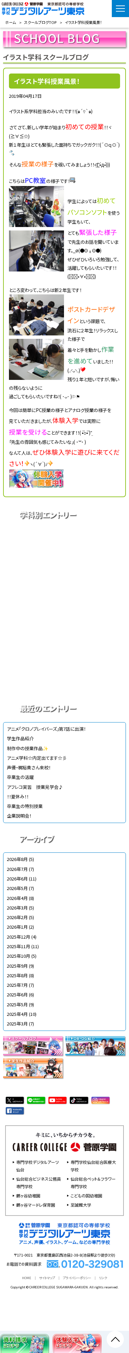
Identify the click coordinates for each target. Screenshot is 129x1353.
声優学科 (64, 562)
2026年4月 (17, 898)
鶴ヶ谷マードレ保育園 (35, 1205)
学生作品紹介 (20, 738)
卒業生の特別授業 (25, 806)
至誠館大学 (81, 1205)
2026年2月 (17, 917)
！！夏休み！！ (18, 796)
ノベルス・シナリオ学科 (64, 658)
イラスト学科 (64, 586)
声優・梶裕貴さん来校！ (29, 767)
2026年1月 (17, 927)
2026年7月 (17, 869)
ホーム (10, 22)
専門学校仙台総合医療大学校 (93, 1165)
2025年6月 (17, 994)
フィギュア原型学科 (64, 682)
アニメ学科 (64, 538)
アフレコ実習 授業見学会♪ (35, 787)
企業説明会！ (19, 815)
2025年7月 (17, 985)
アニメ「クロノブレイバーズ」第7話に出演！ (46, 729)
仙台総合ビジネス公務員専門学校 (38, 1182)
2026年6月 (17, 878)
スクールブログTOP (40, 22)
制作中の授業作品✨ (27, 748)
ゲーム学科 (64, 634)
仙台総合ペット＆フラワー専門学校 (93, 1182)
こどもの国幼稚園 (86, 1195)
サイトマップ (47, 1277)
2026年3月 (17, 907)
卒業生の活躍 (20, 777)
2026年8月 (17, 859)
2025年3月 (17, 1023)
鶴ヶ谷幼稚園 (28, 1195)
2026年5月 (17, 888)
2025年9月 (17, 966)
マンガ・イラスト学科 (64, 610)
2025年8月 (17, 975)
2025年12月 (18, 936)
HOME (26, 1277)
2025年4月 (17, 1014)
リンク (103, 1277)
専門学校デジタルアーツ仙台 (37, 1165)
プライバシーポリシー (77, 1277)
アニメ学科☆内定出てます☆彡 (37, 758)
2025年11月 (18, 946)
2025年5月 (17, 1004)
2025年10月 (18, 956)
